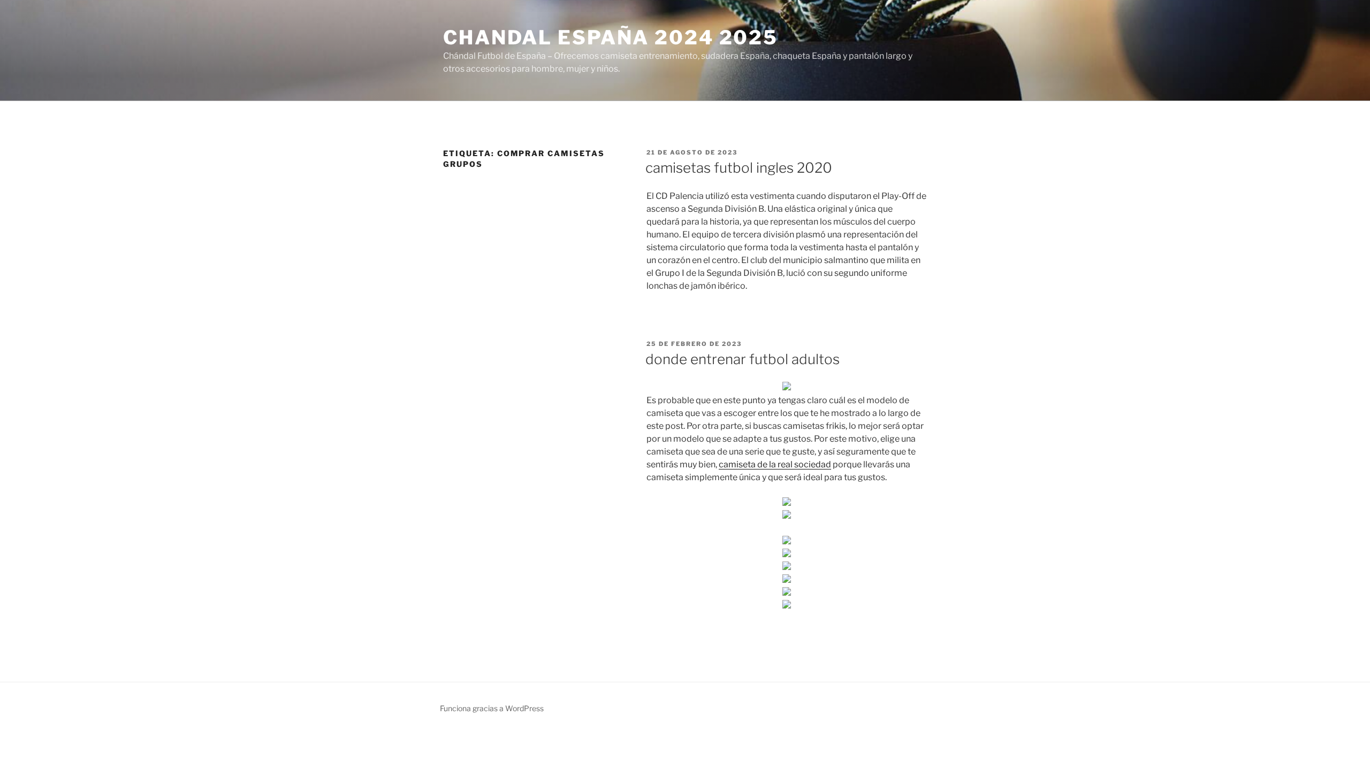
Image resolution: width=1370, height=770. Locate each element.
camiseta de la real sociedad (775, 464)
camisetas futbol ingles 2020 (738, 167)
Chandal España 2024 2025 (610, 37)
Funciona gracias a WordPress (492, 708)
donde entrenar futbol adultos (742, 359)
